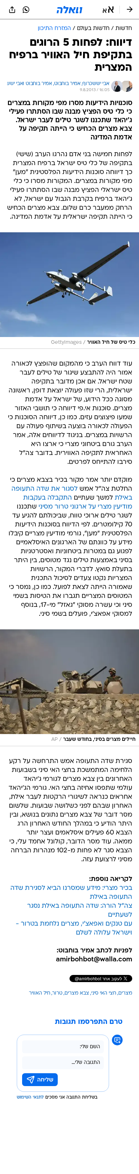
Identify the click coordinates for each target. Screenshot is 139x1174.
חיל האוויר (39, 993)
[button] (108, 9)
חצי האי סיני (103, 993)
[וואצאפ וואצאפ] (26, 9)
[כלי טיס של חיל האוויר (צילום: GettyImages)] (69, 290)
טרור (57, 993)
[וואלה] (69, 9)
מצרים (125, 993)
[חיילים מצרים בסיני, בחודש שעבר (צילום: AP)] (69, 687)
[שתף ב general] (12, 10)
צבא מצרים (77, 993)
